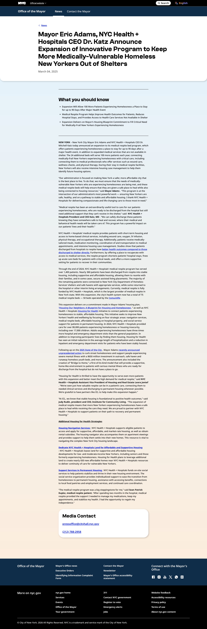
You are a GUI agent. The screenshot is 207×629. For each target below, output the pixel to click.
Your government (65, 611)
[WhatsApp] (176, 577)
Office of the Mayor (32, 11)
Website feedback (160, 592)
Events (59, 602)
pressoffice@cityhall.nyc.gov (80, 524)
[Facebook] (153, 577)
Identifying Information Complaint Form (74, 577)
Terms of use (158, 607)
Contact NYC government (117, 597)
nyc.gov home (63, 592)
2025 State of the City (91, 349)
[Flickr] (182, 577)
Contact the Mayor (78, 11)
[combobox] (181, 3)
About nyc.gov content (163, 611)
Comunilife (114, 297)
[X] (170, 577)
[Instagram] (159, 577)
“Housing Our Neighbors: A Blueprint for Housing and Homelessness (95, 307)
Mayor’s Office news (66, 565)
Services (60, 597)
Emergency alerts (113, 607)
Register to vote (112, 602)
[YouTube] (165, 577)
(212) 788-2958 (71, 531)
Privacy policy (158, 602)
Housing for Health (88, 311)
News (58, 11)
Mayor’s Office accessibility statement (118, 577)
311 (105, 592)
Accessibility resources (163, 597)
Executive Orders (65, 570)
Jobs (106, 611)
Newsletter (110, 570)
